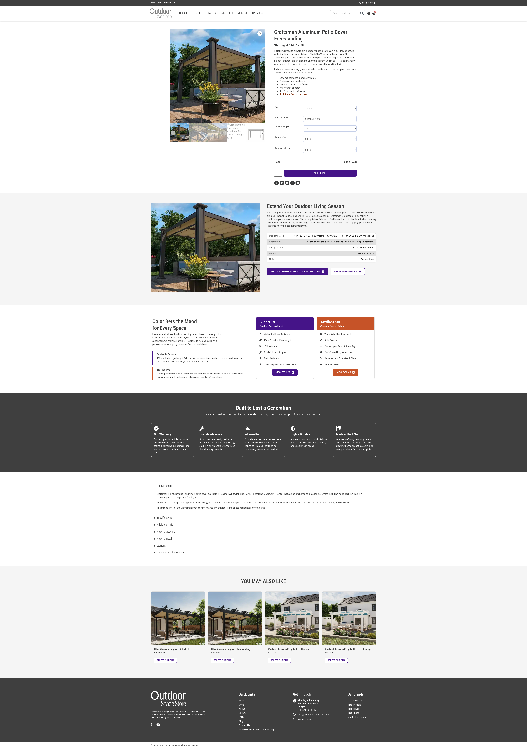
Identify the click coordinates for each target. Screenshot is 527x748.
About (242, 708)
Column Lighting (282, 148)
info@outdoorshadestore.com (313, 714)
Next (262, 133)
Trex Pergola (354, 704)
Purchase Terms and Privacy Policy (256, 729)
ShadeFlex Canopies (358, 717)
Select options (165, 660)
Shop (198, 13)
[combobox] (347, 13)
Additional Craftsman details (295, 94)
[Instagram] (152, 724)
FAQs (222, 13)
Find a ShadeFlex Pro (168, 3)
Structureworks (356, 700)
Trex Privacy (354, 708)
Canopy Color (286, 137)
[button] (259, 33)
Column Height (281, 126)
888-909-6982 (368, 3)
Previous (173, 133)
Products (184, 13)
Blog (231, 13)
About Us (242, 13)
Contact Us (257, 13)
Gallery (212, 13)
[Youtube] (158, 724)
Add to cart (320, 173)
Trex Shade (353, 712)
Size (276, 107)
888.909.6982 (304, 719)
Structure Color (287, 117)
